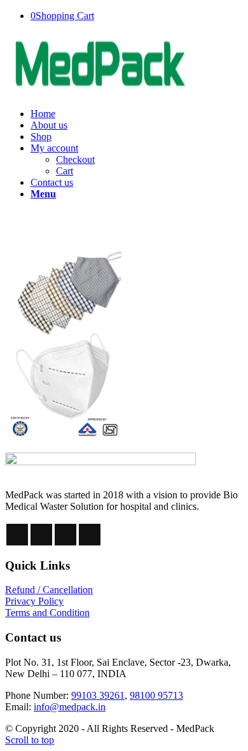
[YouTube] (89, 534)
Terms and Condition (47, 612)
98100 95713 (156, 695)
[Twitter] (41, 534)
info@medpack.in (70, 706)
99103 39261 (98, 695)
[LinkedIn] (65, 534)
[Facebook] (17, 534)
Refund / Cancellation (49, 589)
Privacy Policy (34, 601)
